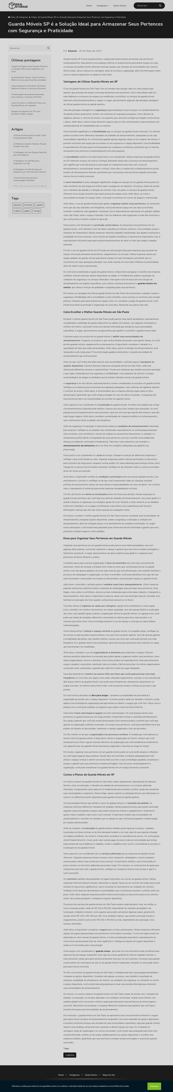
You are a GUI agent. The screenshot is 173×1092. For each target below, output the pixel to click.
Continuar (154, 1086)
